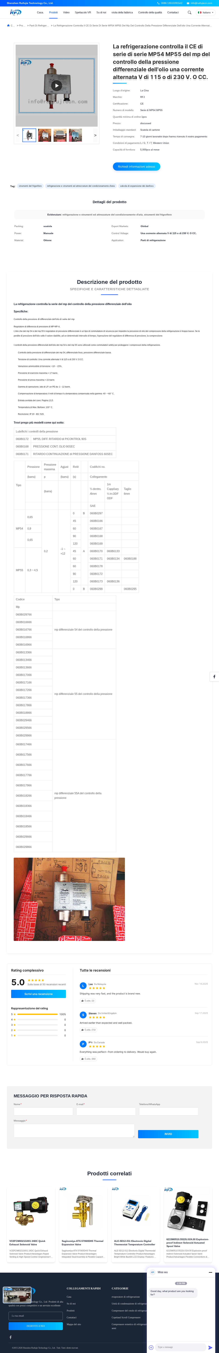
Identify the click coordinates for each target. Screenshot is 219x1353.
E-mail (80, 1104)
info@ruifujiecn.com (201, 3)
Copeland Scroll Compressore (126, 1317)
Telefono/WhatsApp (149, 1104)
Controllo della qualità (150, 12)
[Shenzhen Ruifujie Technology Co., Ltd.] (16, 12)
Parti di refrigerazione (41, 25)
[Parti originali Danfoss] (57, 86)
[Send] (210, 1347)
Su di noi (101, 12)
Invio (168, 1134)
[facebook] (11, 1337)
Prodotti (53, 12)
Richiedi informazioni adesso (136, 166)
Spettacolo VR (83, 12)
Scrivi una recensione (38, 994)
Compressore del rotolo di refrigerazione (131, 1310)
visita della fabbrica (122, 12)
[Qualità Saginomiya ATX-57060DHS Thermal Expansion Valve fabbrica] (83, 1211)
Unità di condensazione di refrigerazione (131, 1303)
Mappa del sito (74, 1324)
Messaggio (20, 1120)
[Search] (189, 12)
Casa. (40, 12)
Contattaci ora (31, 1256)
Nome (17, 1104)
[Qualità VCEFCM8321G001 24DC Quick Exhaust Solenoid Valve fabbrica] (31, 1211)
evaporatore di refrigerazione (126, 1297)
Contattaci (173, 12)
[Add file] (151, 1347)
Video (66, 12)
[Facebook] (214, 676)
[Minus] (210, 1272)
